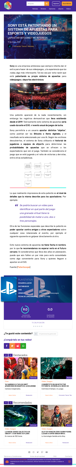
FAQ (54, 456)
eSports (60, 9)
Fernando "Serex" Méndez (67, 395)
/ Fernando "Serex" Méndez (23, 46)
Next (10, 355)
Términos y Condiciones (12, 456)
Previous (6, 355)
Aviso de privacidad (37, 456)
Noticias (35, 9)
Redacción (29, 395)
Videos (68, 9)
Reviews (43, 9)
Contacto (68, 456)
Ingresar (56, 3)
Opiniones (52, 9)
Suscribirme (67, 3)
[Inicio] (8, 5)
